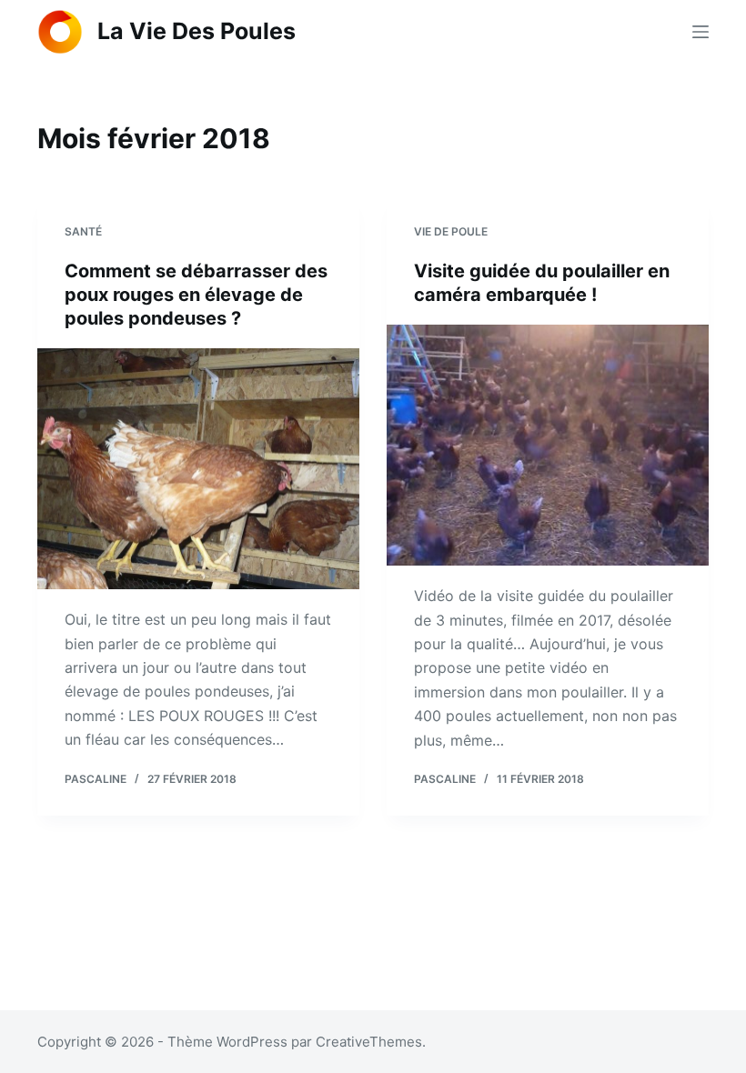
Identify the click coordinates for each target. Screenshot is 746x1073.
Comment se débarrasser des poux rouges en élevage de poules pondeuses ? (196, 294)
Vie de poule (451, 231)
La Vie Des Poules (196, 31)
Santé (83, 231)
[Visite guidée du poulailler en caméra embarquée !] (548, 446)
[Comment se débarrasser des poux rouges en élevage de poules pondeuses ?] (198, 469)
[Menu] (700, 32)
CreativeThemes (369, 1041)
